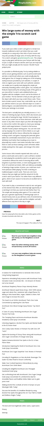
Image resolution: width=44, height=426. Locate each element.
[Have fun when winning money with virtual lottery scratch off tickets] (6, 246)
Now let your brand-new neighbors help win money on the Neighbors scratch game (26, 238)
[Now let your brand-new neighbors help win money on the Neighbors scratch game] (6, 237)
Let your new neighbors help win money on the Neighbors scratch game (26, 254)
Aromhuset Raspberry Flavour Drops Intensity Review (19, 286)
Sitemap (19, 12)
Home (3, 12)
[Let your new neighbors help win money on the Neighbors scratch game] (6, 254)
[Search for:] (22, 17)
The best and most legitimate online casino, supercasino (20, 406)
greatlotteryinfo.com (25, 58)
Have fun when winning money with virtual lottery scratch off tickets (25, 245)
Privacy (11, 12)
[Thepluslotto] (22, 5)
